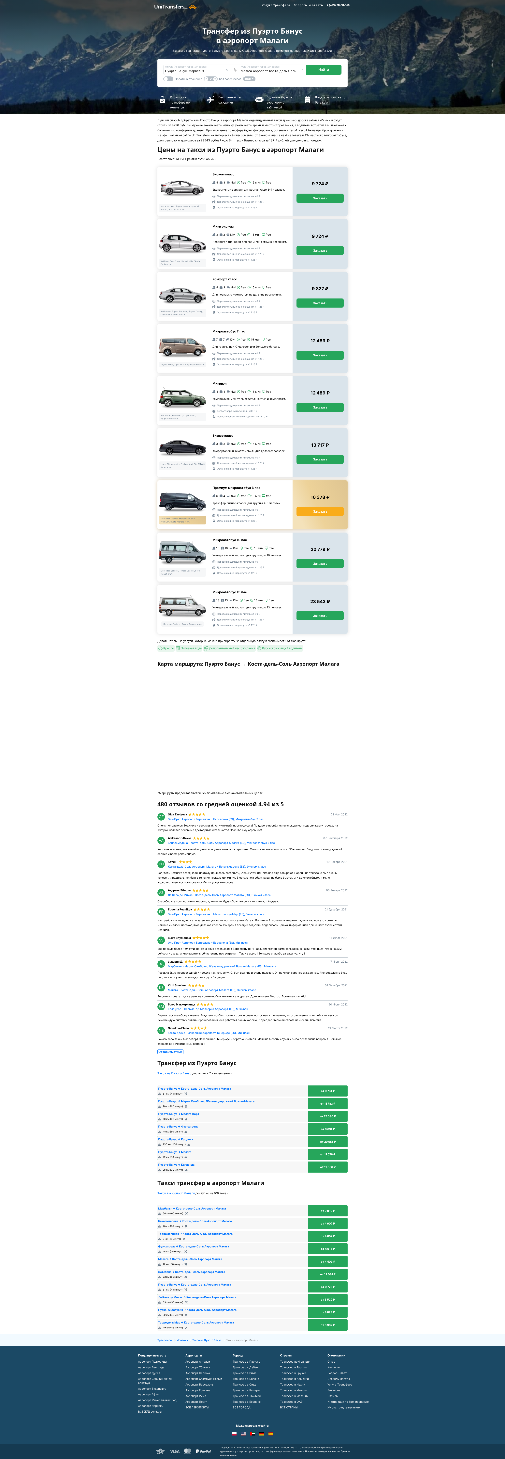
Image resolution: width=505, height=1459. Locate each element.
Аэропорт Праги (196, 1401)
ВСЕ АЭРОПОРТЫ (197, 1407)
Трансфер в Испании (294, 1396)
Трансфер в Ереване (247, 1401)
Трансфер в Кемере (246, 1390)
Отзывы (332, 1396)
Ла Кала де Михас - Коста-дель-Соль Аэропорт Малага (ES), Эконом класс (219, 895)
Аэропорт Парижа (197, 1373)
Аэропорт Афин (148, 1394)
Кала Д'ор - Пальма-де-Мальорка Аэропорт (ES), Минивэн (208, 1009)
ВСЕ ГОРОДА (242, 1407)
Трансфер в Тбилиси (247, 1396)
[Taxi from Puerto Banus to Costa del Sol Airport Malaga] (243, 1434)
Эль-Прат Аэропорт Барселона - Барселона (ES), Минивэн (208, 942)
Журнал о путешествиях (343, 1407)
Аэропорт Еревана (197, 1390)
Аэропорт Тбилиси (197, 1367)
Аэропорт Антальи (197, 1361)
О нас (331, 1361)
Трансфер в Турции (293, 1367)
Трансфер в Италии (293, 1390)
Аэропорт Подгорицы (152, 1361)
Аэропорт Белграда (151, 1367)
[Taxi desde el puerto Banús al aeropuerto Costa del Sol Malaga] (270, 1434)
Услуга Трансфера (276, 5)
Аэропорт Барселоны (199, 1384)
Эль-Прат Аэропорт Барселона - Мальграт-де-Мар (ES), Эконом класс (216, 914)
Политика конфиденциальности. (322, 1451)
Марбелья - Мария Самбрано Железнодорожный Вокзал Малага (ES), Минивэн (222, 966)
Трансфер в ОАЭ (291, 1401)
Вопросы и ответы (309, 5)
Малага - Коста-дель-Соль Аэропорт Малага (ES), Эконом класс (212, 990)
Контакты (333, 1367)
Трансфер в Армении (294, 1378)
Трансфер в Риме (244, 1373)
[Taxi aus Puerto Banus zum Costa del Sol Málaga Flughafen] (261, 1434)
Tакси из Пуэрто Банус (174, 1073)
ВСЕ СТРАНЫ (289, 1407)
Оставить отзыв (170, 1052)
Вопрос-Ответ (337, 1373)
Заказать (320, 198)
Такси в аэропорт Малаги (176, 1193)
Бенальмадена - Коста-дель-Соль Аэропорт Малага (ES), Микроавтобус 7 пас (221, 842)
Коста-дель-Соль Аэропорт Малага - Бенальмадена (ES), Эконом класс (217, 866)
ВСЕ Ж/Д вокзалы (150, 1411)
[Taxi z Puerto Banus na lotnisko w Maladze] (234, 1434)
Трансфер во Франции (295, 1361)
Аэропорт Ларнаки (150, 1405)
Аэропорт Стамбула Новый (203, 1378)
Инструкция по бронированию (348, 1401)
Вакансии (333, 1390)
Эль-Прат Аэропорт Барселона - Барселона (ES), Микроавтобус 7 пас (216, 819)
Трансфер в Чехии (292, 1384)
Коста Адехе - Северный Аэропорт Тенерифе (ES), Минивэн (209, 1032)
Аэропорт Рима (195, 1396)
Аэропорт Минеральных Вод (157, 1400)
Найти (323, 70)
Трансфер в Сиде (244, 1384)
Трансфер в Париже (246, 1361)
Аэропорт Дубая (149, 1373)
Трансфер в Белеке (246, 1378)
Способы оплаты (338, 1378)
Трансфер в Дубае (245, 1367)
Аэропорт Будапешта (152, 1388)
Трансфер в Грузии (293, 1373)
